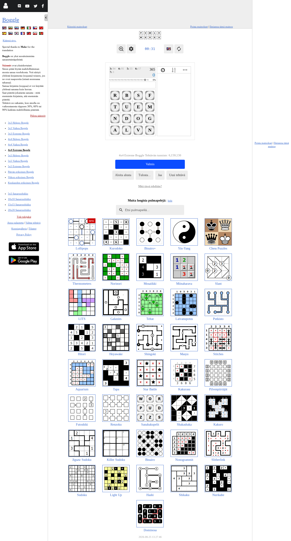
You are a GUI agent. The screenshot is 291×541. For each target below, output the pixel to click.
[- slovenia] (10, 34)
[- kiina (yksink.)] (41, 29)
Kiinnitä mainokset (77, 26)
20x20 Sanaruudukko (19, 210)
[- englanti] (4, 29)
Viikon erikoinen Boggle (21, 177)
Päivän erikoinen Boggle (21, 171)
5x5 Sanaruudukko (18, 193)
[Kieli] (168, 48)
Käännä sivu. (9, 40)
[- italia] (29, 29)
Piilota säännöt (37, 115)
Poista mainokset (199, 26)
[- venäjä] (17, 29)
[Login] (5, 7)
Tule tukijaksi (24, 216)
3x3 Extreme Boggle (19, 133)
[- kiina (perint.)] (29, 34)
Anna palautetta (15, 222)
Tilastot (32, 228)
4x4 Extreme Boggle (19, 150)
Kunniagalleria (19, 228)
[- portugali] (41, 34)
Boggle (10, 20)
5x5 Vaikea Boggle (18, 161)
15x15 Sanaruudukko (19, 204)
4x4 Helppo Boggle (18, 139)
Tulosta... (144, 175)
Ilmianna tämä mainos (221, 26)
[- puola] (35, 34)
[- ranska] (23, 34)
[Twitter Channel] (36, 7)
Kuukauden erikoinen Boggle (23, 182)
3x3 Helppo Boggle (18, 122)
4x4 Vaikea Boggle (18, 144)
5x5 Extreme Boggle (19, 166)
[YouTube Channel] (28, 7)
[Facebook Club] (44, 7)
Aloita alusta (123, 175)
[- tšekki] (35, 29)
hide (170, 200)
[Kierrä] (178, 48)
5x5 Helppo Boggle (18, 155)
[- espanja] (4, 34)
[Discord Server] (20, 7)
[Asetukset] (131, 48)
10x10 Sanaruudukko (19, 199)
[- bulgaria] (10, 29)
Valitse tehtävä (32, 222)
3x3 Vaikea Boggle (18, 128)
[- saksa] (23, 29)
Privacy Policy (24, 234)
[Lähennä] (121, 48)
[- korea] (17, 34)
